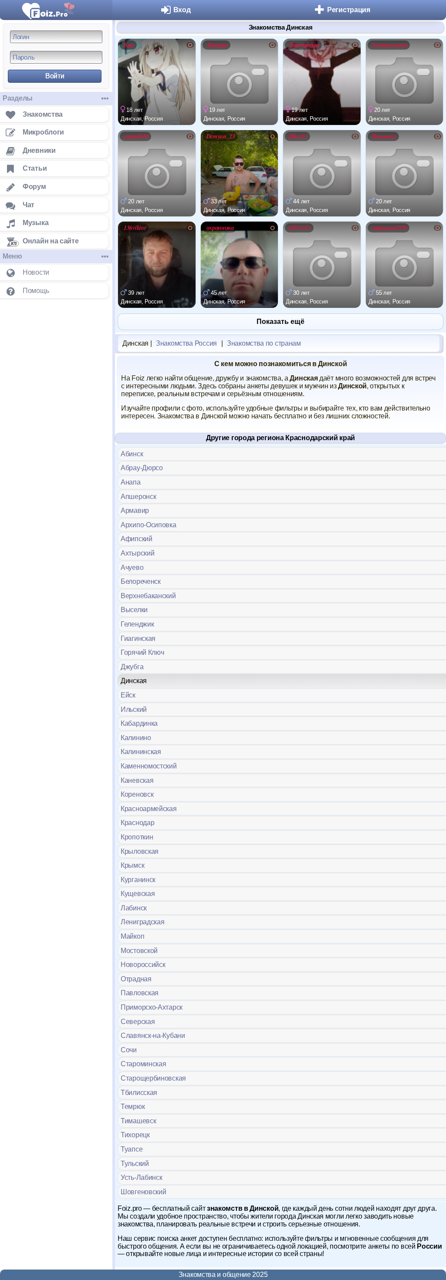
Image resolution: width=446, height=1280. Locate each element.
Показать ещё (280, 321)
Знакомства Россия (186, 343)
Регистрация (348, 9)
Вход (182, 9)
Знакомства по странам (264, 343)
